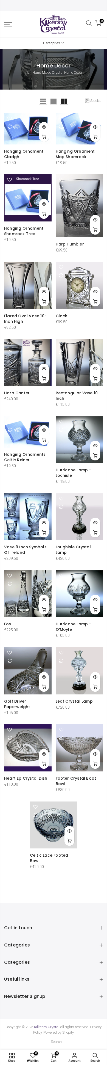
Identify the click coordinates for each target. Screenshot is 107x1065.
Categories (51, 43)
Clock (61, 316)
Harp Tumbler (70, 244)
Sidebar (96, 101)
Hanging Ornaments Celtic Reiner (25, 457)
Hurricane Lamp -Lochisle (73, 472)
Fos (7, 624)
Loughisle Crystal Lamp (73, 549)
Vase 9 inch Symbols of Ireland (25, 549)
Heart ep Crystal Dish (25, 778)
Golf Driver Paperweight (17, 704)
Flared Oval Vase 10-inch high (25, 318)
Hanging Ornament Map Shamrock (75, 154)
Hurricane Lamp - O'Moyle (73, 626)
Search (56, 1042)
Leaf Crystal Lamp (74, 701)
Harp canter (17, 393)
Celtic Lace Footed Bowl (49, 858)
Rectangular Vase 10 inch (77, 395)
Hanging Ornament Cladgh (23, 154)
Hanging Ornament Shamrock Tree (23, 231)
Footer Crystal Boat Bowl (76, 781)
